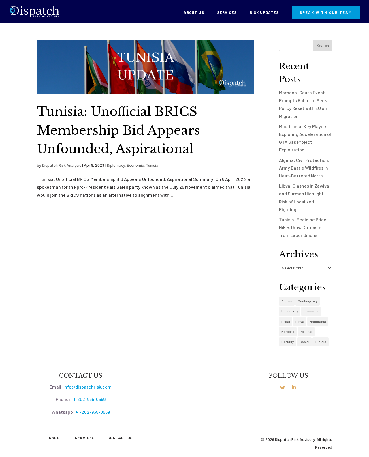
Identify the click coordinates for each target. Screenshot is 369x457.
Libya (299, 321)
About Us (194, 12)
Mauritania (318, 321)
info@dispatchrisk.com (87, 386)
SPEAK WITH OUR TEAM (326, 12)
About (55, 437)
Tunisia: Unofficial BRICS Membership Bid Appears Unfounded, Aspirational (118, 130)
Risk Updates (264, 12)
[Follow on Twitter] (282, 387)
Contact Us (120, 437)
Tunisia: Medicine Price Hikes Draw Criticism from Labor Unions (302, 227)
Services (227, 12)
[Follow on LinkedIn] (294, 387)
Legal (285, 321)
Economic (135, 165)
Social (304, 342)
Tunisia (152, 165)
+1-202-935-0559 (88, 399)
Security (287, 342)
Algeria (286, 301)
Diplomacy (116, 165)
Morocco (287, 331)
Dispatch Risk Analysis (61, 165)
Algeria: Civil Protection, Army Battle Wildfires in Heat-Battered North (304, 167)
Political (306, 331)
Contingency (307, 301)
